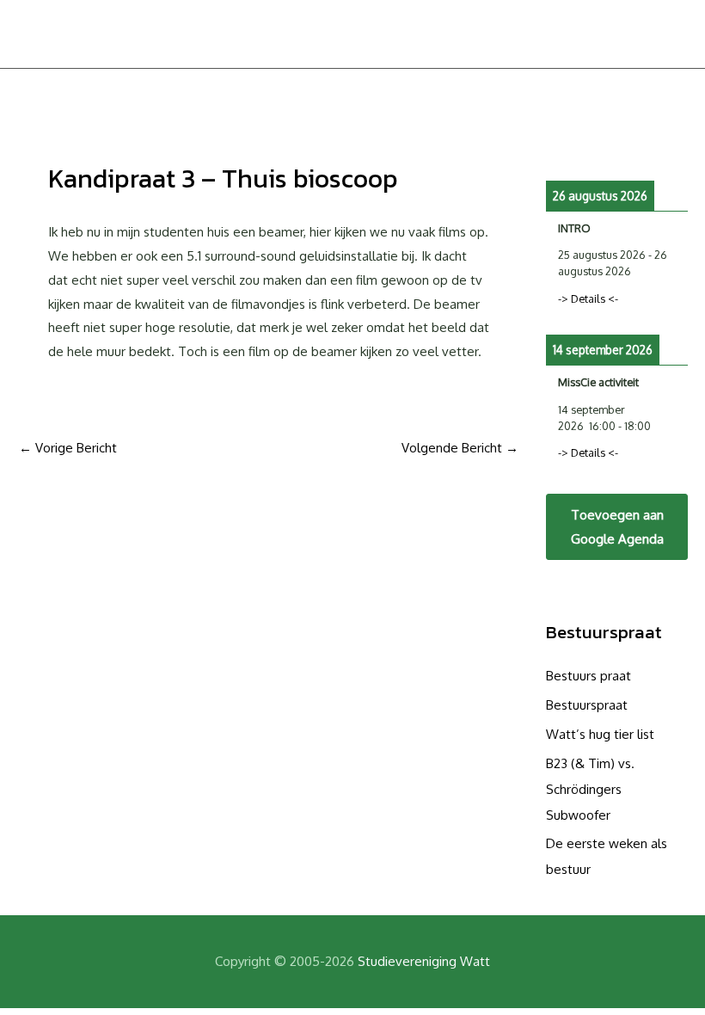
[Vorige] (560, 142)
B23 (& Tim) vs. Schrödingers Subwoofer (590, 789)
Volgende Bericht (460, 448)
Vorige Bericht (68, 448)
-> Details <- (588, 298)
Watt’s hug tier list (600, 734)
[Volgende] (673, 142)
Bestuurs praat (588, 675)
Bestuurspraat (604, 631)
